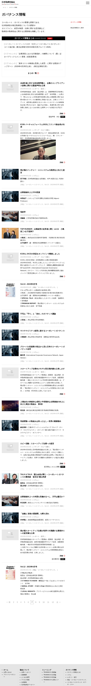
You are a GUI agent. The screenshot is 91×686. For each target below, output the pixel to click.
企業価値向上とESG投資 (30, 192)
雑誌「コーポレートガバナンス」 (77, 680)
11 (48, 602)
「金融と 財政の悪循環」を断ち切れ (34, 514)
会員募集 (24, 682)
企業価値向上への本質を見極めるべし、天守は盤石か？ (42, 497)
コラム (69, 675)
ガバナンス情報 (75, 22)
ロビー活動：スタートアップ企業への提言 (37, 443)
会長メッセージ (26, 672)
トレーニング (46, 670)
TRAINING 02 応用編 (50, 675)
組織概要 (24, 675)
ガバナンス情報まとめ (74, 672)
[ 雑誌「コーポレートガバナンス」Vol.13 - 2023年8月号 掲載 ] (42, 184)
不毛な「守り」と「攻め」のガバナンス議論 (38, 314)
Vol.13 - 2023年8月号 (28, 284)
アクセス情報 (25, 680)
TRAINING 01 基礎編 (50, 672)
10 (44, 602)
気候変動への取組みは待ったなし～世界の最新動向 (40, 421)
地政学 (23, 212)
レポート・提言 (72, 677)
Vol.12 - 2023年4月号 (28, 567)
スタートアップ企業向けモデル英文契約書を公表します (42, 369)
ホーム (4, 7)
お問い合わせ (8, 672)
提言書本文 (56, 559)
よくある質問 (25, 677)
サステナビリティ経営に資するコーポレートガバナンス (42, 331)
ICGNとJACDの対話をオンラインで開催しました (40, 254)
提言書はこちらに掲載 (52, 467)
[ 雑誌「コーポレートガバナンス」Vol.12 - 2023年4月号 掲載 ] (42, 323)
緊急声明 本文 (54, 117)
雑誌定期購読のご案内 (77, 28)
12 (53, 602)
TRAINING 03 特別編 (50, 677)
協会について (24, 670)
